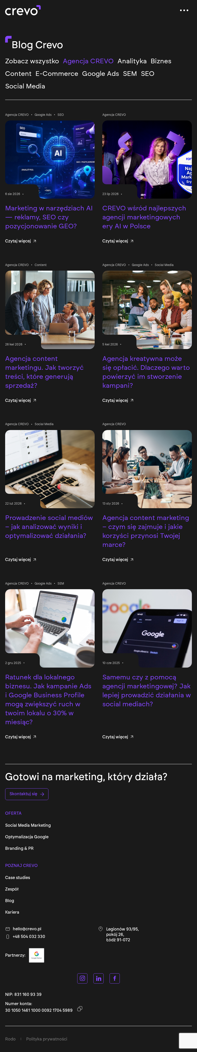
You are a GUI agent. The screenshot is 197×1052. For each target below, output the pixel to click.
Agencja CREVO (88, 61)
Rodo (10, 1039)
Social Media (25, 86)
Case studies (17, 877)
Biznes (161, 61)
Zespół (12, 889)
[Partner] (36, 955)
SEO (147, 73)
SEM (130, 73)
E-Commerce (56, 73)
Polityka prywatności (46, 1039)
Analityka (132, 61)
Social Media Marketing (28, 825)
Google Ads (100, 73)
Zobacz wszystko (32, 61)
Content (18, 73)
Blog (9, 900)
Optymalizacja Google (26, 836)
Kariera (12, 912)
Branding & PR (19, 848)
